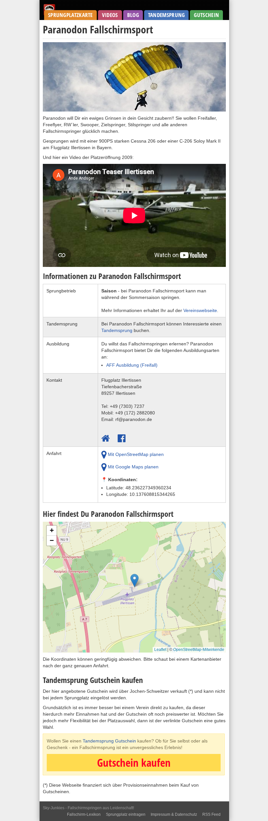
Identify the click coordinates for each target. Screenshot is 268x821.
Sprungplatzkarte (70, 15)
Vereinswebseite (200, 310)
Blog (133, 15)
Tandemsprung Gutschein (109, 740)
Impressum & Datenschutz (174, 814)
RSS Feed (211, 814)
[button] (134, 582)
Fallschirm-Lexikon (84, 814)
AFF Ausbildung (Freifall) (132, 365)
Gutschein (206, 15)
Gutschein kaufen (134, 762)
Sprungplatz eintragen (125, 814)
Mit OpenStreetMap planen (135, 454)
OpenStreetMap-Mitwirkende (198, 649)
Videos (110, 15)
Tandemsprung (166, 15)
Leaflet (160, 649)
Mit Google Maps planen (133, 466)
